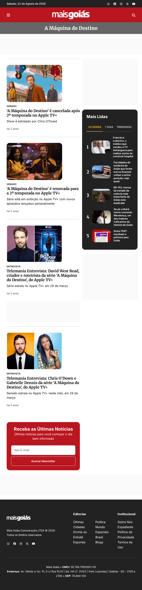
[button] (8, 15)
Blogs (99, 542)
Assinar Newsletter (43, 461)
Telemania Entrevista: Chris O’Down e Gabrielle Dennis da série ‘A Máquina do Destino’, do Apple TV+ (43, 382)
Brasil (99, 537)
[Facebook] (114, 3)
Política (100, 522)
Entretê (78, 537)
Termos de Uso (125, 544)
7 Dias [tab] (109, 126)
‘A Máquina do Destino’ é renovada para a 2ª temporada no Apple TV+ (43, 190)
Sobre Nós (125, 522)
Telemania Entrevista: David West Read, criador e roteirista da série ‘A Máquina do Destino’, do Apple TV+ (43, 275)
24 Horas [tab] (94, 126)
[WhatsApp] (108, 3)
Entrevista (14, 266)
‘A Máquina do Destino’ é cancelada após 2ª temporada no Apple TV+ (43, 113)
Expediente (125, 527)
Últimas (78, 522)
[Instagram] (121, 3)
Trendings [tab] (123, 126)
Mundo (100, 527)
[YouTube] (133, 3)
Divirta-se (80, 532)
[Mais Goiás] (71, 14)
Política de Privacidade (126, 534)
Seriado (11, 106)
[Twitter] (127, 3)
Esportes (79, 542)
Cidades (79, 527)
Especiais (102, 532)
